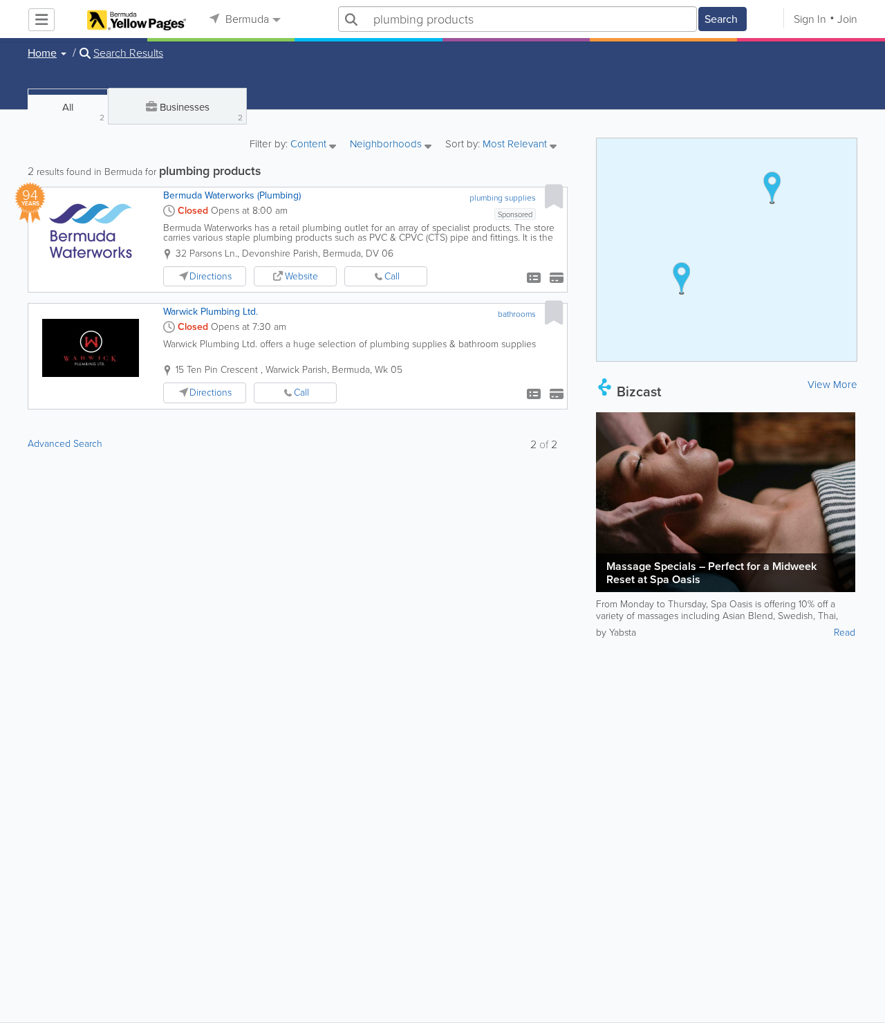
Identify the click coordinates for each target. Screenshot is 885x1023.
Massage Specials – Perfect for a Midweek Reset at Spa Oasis (711, 573)
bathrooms (517, 314)
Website (301, 276)
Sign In (810, 19)
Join (847, 19)
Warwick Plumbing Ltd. (210, 311)
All (83, 112)
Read (844, 632)
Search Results (128, 53)
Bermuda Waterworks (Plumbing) (232, 195)
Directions (210, 276)
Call (392, 276)
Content (309, 144)
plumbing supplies (502, 198)
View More (832, 384)
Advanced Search (65, 443)
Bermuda (246, 19)
